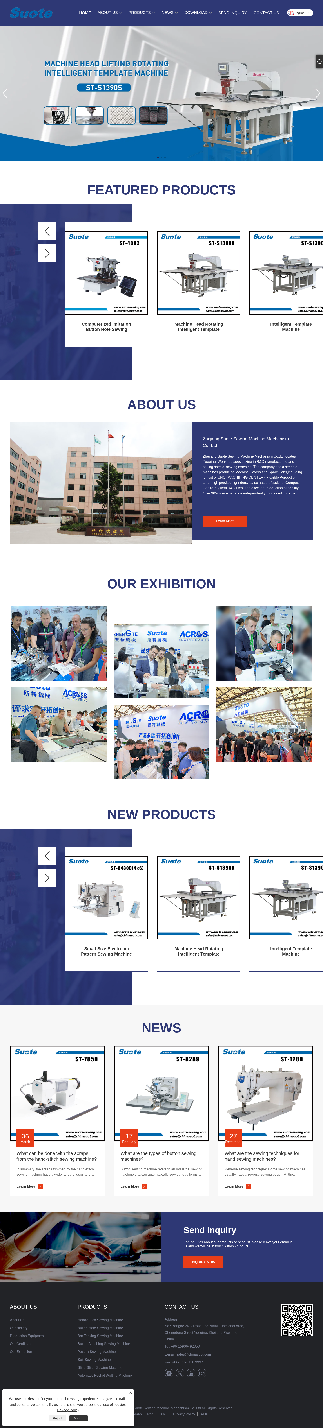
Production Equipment (27, 1336)
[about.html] (101, 483)
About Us (17, 1320)
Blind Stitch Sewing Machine (100, 1367)
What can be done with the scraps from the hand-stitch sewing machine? (56, 1156)
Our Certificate (21, 1344)
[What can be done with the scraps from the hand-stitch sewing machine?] (57, 1093)
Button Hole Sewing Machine (100, 1328)
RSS (151, 1414)
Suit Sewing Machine (94, 1360)
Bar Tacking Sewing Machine (100, 1336)
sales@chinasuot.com (193, 1354)
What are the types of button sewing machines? (158, 1156)
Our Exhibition (161, 583)
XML (163, 1414)
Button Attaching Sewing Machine (104, 1344)
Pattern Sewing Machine (97, 1352)
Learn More (225, 521)
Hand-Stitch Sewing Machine (100, 1320)
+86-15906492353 (185, 1346)
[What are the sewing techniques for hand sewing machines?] (265, 1093)
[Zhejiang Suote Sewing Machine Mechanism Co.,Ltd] (31, 12)
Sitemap (135, 1414)
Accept (78, 1418)
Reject (57, 1418)
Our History (18, 1328)
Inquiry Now (203, 1262)
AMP (204, 1414)
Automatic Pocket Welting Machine (105, 1375)
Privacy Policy (184, 1414)
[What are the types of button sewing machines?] (161, 1093)
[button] (158, 157)
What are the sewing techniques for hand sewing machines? (262, 1156)
